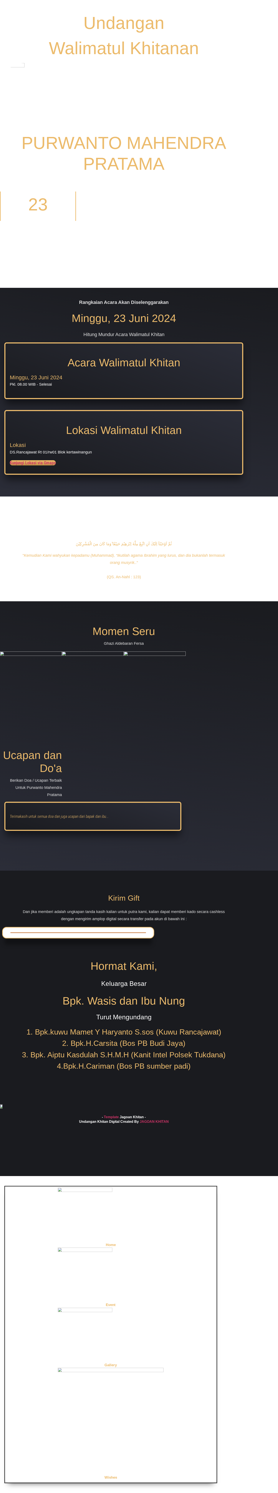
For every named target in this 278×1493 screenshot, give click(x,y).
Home (111, 1245)
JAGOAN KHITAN (154, 1121)
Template (111, 1117)
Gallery (110, 1365)
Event (111, 1305)
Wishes (110, 1477)
